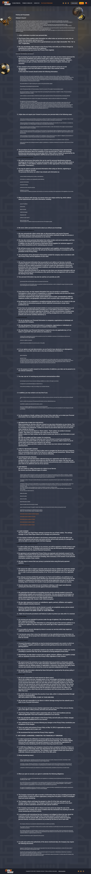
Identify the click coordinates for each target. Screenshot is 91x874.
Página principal (16, 3)
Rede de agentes (61, 871)
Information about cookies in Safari (27, 522)
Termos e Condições (27, 3)
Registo (81, 3)
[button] (86, 3)
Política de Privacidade (47, 3)
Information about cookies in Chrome (27, 516)
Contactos (36, 3)
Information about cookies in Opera (27, 524)
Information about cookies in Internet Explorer (29, 513)
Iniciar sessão (74, 3)
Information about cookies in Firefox (27, 519)
